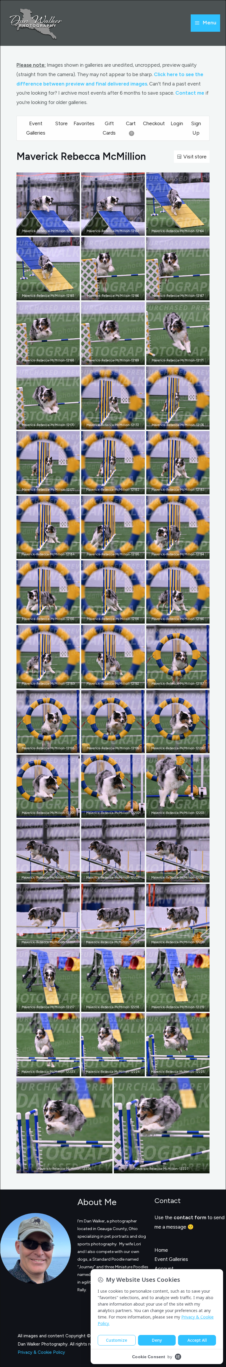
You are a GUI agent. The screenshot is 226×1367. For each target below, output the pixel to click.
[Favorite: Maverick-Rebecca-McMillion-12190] (173, 618)
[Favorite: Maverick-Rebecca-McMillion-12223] (44, 1070)
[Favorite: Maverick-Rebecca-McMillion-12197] (173, 683)
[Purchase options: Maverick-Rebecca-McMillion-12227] (166, 1167)
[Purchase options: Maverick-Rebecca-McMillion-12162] (117, 230)
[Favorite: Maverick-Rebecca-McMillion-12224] (109, 1070)
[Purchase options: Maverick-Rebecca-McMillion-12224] (117, 1070)
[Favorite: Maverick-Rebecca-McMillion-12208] (109, 941)
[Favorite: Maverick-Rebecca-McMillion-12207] (44, 941)
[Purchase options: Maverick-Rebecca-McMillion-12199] (117, 747)
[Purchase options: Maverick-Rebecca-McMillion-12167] (182, 294)
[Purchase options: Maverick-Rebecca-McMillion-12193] (53, 618)
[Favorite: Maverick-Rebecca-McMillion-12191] (109, 618)
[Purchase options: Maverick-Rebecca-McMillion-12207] (53, 941)
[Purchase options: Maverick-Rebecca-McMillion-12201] (53, 812)
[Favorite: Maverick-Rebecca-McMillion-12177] (44, 488)
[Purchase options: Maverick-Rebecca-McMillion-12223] (53, 1070)
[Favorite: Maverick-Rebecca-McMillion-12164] (173, 230)
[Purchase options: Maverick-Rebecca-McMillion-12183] (182, 488)
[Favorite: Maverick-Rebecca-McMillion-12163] (44, 230)
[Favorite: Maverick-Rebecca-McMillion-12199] (109, 747)
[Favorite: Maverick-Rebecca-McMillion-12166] (109, 294)
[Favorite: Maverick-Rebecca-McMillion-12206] (173, 876)
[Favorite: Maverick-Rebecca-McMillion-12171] (173, 359)
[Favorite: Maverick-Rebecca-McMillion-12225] (173, 1070)
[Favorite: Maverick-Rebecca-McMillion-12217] (44, 1006)
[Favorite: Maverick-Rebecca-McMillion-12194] (173, 553)
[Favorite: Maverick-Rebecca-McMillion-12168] (44, 359)
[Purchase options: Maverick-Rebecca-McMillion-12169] (117, 359)
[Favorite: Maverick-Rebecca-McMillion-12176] (173, 424)
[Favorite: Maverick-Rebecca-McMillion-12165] (44, 294)
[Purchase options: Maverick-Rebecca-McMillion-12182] (117, 488)
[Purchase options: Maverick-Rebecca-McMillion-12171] (182, 359)
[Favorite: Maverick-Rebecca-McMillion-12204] (109, 876)
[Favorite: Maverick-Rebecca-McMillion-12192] (109, 683)
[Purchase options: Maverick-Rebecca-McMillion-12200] (182, 747)
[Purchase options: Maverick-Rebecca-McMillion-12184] (53, 553)
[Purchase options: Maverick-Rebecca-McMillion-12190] (182, 618)
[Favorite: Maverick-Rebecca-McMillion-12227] (157, 1167)
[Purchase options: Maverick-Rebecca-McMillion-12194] (182, 553)
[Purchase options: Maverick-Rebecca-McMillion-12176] (182, 424)
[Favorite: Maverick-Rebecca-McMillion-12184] (44, 553)
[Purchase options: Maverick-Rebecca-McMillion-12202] (117, 812)
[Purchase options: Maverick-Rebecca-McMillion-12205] (53, 876)
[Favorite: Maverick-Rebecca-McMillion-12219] (173, 1006)
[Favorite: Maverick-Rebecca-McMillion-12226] (60, 1167)
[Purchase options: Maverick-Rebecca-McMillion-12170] (53, 424)
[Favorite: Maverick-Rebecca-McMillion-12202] (109, 812)
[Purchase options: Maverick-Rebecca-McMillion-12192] (117, 683)
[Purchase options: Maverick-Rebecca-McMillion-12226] (69, 1167)
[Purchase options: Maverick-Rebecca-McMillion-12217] (53, 1006)
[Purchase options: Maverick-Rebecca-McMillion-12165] (53, 294)
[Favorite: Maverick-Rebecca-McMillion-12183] (173, 488)
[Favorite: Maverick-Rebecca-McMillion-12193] (44, 618)
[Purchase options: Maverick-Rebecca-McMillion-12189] (53, 683)
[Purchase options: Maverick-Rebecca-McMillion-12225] (182, 1070)
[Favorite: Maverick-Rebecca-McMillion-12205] (44, 876)
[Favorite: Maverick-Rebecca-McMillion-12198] (44, 747)
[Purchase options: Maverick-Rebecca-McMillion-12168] (53, 359)
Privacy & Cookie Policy (41, 1352)
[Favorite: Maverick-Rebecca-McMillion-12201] (44, 812)
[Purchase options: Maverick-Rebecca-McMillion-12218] (117, 1006)
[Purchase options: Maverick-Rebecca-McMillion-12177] (53, 488)
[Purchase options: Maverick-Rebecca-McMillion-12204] (117, 876)
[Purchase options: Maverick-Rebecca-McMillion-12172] (117, 424)
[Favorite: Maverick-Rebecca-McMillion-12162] (109, 230)
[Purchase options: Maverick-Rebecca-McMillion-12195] (117, 553)
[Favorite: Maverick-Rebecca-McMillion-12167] (173, 294)
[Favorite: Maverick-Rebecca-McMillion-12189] (44, 683)
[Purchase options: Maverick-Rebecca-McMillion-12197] (182, 683)
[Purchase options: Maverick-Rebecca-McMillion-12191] (117, 618)
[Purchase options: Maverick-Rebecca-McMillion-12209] (182, 941)
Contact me (189, 93)
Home (161, 1250)
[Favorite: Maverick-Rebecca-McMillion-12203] (173, 812)
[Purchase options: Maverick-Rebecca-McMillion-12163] (53, 230)
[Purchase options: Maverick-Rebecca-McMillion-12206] (182, 876)
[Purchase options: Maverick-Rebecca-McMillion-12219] (182, 1006)
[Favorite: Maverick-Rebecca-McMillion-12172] (109, 424)
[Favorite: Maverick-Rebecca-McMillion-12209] (173, 941)
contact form (190, 1217)
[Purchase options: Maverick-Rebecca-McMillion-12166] (117, 294)
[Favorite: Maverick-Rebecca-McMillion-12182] (109, 488)
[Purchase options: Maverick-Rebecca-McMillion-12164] (182, 230)
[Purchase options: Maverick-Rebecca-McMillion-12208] (117, 941)
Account (164, 1268)
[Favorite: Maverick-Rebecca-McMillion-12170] (44, 424)
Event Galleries (171, 1259)
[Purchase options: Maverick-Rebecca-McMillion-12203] (182, 812)
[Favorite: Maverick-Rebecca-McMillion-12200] (173, 747)
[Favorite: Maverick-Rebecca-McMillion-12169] (109, 359)
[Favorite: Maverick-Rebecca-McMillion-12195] (109, 553)
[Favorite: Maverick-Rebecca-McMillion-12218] (109, 1006)
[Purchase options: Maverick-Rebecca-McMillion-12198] (53, 747)
